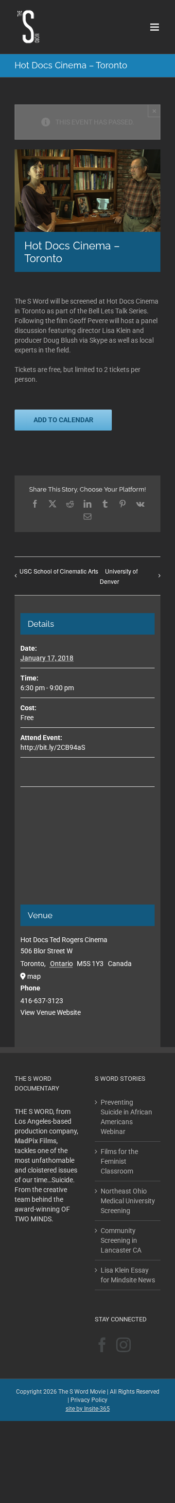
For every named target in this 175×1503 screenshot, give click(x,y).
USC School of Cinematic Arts (58, 571)
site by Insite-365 (88, 1408)
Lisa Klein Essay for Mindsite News (128, 1275)
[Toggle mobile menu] (155, 27)
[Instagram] (123, 1345)
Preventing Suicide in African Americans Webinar (126, 1116)
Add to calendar (63, 420)
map (34, 976)
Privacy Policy (88, 1400)
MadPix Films (35, 1141)
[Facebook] (102, 1345)
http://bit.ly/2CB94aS (52, 747)
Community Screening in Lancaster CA (121, 1240)
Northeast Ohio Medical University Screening (128, 1201)
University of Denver (119, 576)
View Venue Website (50, 1012)
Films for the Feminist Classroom (119, 1161)
